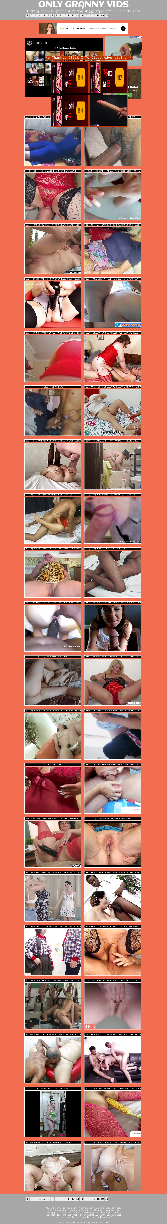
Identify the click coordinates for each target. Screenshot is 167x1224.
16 (89, 15)
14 (81, 15)
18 (98, 15)
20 (106, 15)
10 (64, 15)
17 (94, 15)
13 (77, 15)
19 (102, 15)
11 (69, 15)
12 (73, 15)
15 (85, 15)
